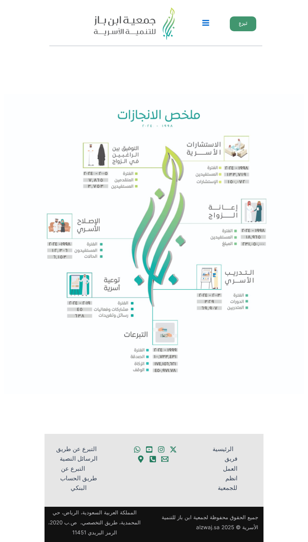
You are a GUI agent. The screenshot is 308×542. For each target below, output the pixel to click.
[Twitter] (173, 449)
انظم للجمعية (227, 483)
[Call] (152, 459)
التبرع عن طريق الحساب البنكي (78, 478)
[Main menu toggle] (205, 22)
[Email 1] (164, 459)
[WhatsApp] (137, 449)
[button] (239, 23)
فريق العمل (230, 463)
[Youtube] (149, 449)
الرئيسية (223, 449)
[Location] (140, 459)
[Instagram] (161, 449)
